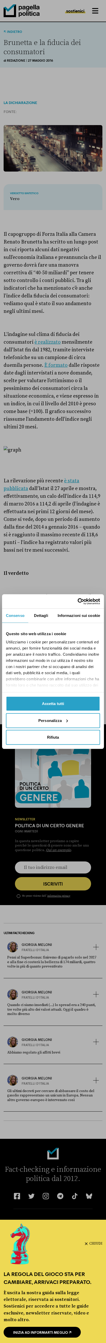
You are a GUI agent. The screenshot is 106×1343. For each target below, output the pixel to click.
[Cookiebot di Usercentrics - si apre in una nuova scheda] (77, 601)
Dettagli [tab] (41, 615)
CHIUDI (95, 1243)
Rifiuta (53, 737)
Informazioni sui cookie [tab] (79, 615)
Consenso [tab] (15, 615)
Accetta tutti (53, 703)
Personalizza (50, 720)
